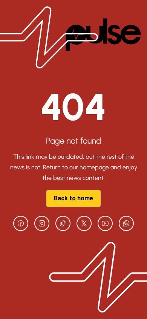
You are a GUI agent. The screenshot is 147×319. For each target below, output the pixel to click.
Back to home (73, 198)
